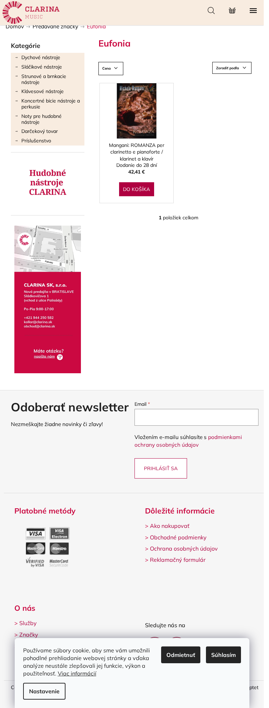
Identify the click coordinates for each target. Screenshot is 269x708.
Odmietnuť (180, 654)
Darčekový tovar (39, 131)
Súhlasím (223, 654)
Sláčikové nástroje (41, 67)
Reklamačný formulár (178, 559)
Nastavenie (44, 691)
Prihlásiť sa (161, 468)
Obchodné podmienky (178, 537)
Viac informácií (77, 673)
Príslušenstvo (36, 140)
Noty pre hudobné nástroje (41, 119)
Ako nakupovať (169, 525)
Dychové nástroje (40, 57)
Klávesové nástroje (42, 91)
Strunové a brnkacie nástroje (43, 79)
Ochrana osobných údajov (184, 548)
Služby (28, 623)
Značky (28, 634)
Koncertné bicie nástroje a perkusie (50, 104)
